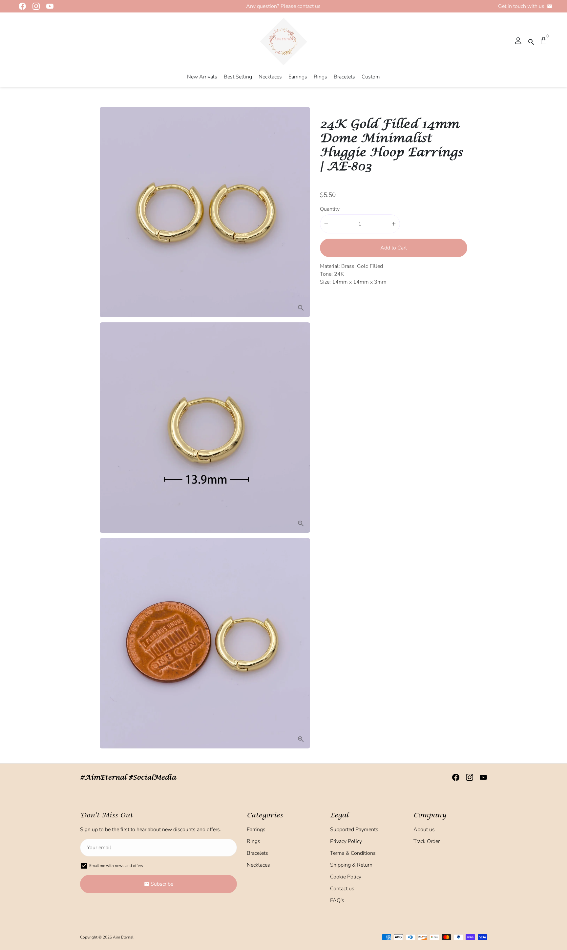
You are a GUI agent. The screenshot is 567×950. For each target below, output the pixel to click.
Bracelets (344, 76)
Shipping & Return (351, 865)
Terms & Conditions (353, 853)
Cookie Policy (345, 876)
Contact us (342, 888)
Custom (371, 76)
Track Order (426, 841)
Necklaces (270, 76)
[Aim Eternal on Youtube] (47, 6)
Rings (320, 76)
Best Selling (238, 76)
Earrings (297, 76)
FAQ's (337, 900)
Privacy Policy (346, 841)
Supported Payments (354, 829)
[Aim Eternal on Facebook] (20, 6)
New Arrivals (202, 76)
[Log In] (518, 41)
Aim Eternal (123, 937)
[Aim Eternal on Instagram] (34, 6)
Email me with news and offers (116, 865)
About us (424, 829)
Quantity (330, 209)
